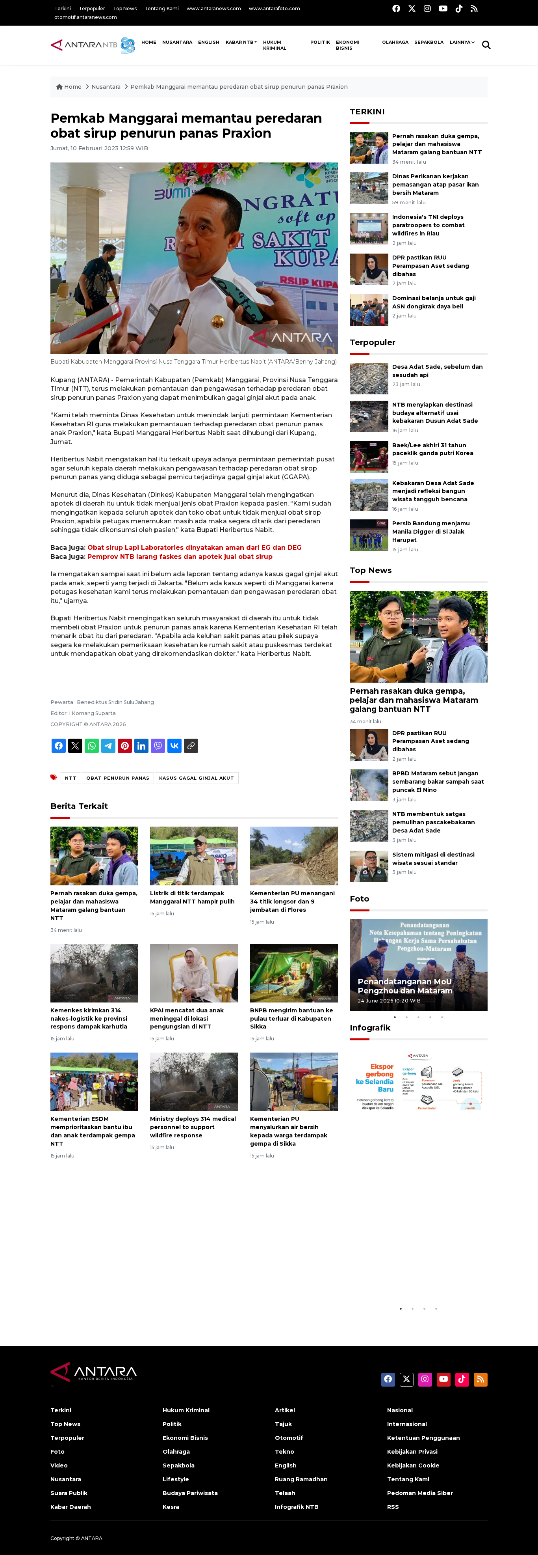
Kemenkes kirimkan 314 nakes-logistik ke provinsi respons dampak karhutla (88, 1018)
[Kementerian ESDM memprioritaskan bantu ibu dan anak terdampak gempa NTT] (94, 1081)
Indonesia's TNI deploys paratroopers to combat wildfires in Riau (428, 225)
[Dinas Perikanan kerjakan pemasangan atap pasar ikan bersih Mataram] (369, 188)
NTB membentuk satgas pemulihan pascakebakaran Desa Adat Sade (433, 822)
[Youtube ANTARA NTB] (443, 8)
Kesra (171, 1506)
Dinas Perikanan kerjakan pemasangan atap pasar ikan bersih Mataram (435, 184)
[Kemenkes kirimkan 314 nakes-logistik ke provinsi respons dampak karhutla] (94, 972)
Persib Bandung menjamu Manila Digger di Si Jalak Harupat (431, 531)
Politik (320, 42)
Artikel (285, 1410)
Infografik (370, 1027)
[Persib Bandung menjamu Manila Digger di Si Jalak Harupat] (369, 535)
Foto (359, 899)
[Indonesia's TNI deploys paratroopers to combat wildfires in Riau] (369, 228)
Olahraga (395, 42)
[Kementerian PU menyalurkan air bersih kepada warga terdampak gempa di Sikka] (294, 1081)
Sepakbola (428, 42)
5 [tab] (442, 1017)
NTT (71, 778)
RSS (393, 1506)
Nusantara (106, 86)
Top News (125, 8)
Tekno (284, 1451)
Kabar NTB (240, 42)
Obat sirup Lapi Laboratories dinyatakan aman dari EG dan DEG (194, 547)
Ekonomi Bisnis (348, 45)
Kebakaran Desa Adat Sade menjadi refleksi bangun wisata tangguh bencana (433, 491)
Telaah (285, 1493)
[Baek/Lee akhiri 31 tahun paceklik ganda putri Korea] (369, 456)
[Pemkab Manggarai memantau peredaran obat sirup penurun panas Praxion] (419, 636)
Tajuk (283, 1424)
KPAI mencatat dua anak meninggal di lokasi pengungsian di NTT (187, 1018)
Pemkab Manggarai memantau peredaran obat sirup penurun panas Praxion (239, 86)
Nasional (400, 1410)
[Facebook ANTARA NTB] (396, 8)
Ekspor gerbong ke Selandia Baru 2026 (413, 1281)
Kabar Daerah (70, 1506)
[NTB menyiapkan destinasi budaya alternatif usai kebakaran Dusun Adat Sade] (369, 416)
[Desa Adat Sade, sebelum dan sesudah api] (369, 378)
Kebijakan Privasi (412, 1451)
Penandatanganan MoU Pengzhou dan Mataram (405, 986)
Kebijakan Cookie (413, 1465)
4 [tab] (430, 1017)
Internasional (407, 1424)
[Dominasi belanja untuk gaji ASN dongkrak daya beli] (369, 309)
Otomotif (289, 1437)
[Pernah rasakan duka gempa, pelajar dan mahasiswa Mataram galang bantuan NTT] (94, 855)
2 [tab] (407, 1017)
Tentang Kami (162, 8)
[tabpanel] (419, 965)
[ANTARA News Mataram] (94, 45)
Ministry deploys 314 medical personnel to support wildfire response (193, 1127)
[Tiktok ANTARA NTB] (459, 8)
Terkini (62, 8)
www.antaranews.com (214, 8)
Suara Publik (68, 1493)
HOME (148, 42)
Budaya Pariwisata (190, 1493)
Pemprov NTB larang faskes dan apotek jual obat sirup (180, 556)
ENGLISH (208, 42)
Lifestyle (176, 1479)
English (286, 1465)
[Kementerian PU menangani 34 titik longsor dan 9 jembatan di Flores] (294, 855)
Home (73, 86)
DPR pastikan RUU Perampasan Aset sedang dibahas (430, 266)
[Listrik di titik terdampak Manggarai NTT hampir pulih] (194, 855)
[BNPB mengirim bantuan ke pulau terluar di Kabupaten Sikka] (294, 972)
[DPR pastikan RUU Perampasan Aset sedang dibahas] (369, 269)
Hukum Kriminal (274, 45)
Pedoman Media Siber (420, 1493)
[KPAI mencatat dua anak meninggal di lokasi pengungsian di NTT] (194, 972)
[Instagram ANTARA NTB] (427, 8)
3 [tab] (419, 1017)
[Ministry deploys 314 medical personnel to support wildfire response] (194, 1081)
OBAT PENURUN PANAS (118, 778)
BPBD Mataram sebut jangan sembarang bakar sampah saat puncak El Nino (438, 781)
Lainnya (460, 42)
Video (59, 1465)
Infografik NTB (297, 1506)
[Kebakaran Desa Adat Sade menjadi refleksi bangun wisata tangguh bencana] (369, 494)
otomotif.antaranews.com (85, 17)
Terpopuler (92, 8)
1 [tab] (395, 1017)
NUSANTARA (177, 42)
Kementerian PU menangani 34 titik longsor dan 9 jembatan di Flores (292, 901)
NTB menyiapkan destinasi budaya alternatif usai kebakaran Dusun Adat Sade (435, 413)
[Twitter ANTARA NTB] (412, 8)
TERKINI (367, 111)
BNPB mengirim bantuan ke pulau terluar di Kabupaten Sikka (291, 1018)
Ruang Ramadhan (301, 1479)
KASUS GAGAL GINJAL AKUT (196, 778)
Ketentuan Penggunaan (423, 1437)
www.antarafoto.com (274, 8)
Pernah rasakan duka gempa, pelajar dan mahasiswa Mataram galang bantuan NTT (437, 144)
